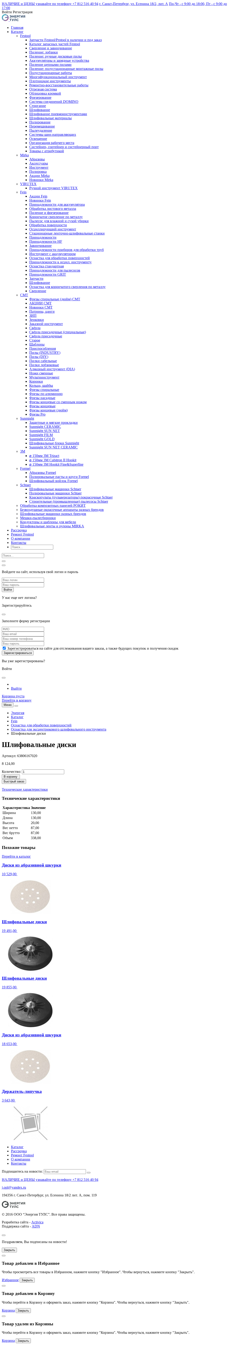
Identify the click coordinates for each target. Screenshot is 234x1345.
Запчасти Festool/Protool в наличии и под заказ (65, 40)
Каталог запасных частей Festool (54, 44)
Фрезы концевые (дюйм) (48, 410)
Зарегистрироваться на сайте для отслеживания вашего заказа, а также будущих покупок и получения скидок (92, 648)
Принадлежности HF (45, 241)
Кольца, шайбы (41, 385)
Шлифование (39, 110)
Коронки (36, 381)
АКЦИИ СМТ (40, 303)
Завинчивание (40, 246)
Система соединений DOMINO (53, 102)
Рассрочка (19, 530)
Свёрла (34, 328)
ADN (36, 1226)
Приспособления (42, 348)
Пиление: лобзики (43, 52)
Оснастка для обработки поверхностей (59, 258)
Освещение (38, 139)
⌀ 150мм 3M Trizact (44, 456)
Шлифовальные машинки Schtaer (55, 489)
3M (22, 451)
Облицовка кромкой (45, 93)
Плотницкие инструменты (50, 81)
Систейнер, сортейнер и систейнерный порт (64, 147)
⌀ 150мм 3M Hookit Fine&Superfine (56, 464)
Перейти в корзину (17, 700)
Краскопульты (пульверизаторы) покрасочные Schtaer (71, 497)
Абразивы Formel (42, 473)
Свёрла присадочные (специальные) (57, 332)
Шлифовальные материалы (50, 118)
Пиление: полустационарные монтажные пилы (66, 69)
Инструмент (38, 167)
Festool (25, 36)
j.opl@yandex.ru (14, 1187)
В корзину (10, 776)
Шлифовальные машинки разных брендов (53, 514)
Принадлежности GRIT (47, 274)
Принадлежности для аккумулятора (57, 204)
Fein (23, 192)
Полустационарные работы (50, 73)
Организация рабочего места (51, 143)
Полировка (38, 171)
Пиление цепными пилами (50, 65)
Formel (25, 468)
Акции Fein (38, 196)
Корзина (8, 1310)
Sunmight (27, 418)
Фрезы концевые (42, 406)
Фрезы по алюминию (46, 394)
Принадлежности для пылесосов (54, 270)
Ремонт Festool (22, 534)
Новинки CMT (41, 307)
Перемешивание (42, 126)
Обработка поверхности (48, 225)
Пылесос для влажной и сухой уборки (59, 221)
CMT (24, 295)
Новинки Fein (40, 200)
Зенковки (36, 320)
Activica (37, 1222)
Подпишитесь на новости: (22, 1171)
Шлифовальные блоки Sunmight (54, 443)
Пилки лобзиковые (44, 365)
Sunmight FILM (41, 435)
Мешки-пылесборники (38, 518)
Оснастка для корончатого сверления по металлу (67, 287)
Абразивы (37, 159)
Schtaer (25, 485)
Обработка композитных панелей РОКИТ (53, 505)
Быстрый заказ (14, 781)
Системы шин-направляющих (52, 134)
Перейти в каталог (16, 856)
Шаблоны (37, 344)
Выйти (16, 688)
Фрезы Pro (37, 414)
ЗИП (33, 316)
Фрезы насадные (42, 398)
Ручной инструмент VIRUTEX (53, 188)
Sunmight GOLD (42, 439)
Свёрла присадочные (45, 336)
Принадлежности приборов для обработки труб (66, 250)
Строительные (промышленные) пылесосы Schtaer (68, 501)
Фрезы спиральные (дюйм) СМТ (54, 299)
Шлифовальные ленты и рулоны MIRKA (52, 526)
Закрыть (9, 1250)
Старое (34, 340)
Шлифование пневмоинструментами (58, 114)
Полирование (40, 122)
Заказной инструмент (46, 324)
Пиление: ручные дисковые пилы (55, 56)
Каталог (17, 32)
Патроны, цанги (42, 311)
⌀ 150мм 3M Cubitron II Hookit (52, 460)
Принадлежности (42, 237)
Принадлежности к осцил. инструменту (60, 262)
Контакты (18, 542)
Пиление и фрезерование (49, 213)
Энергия (17, 713)
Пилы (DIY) (38, 357)
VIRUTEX (28, 184)
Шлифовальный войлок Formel (53, 481)
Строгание (37, 106)
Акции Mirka (39, 176)
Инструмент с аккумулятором (52, 254)
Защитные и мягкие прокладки (53, 422)
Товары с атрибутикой (46, 151)
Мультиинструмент (44, 377)
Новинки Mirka (41, 180)
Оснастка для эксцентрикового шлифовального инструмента (58, 729)
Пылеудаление (40, 130)
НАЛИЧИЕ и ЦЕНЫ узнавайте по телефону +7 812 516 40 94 (50, 4)
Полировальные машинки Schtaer (55, 493)
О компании (20, 538)
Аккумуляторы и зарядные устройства (59, 60)
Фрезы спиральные (44, 390)
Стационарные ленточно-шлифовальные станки (67, 233)
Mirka (24, 155)
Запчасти (36, 278)
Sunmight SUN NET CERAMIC (53, 447)
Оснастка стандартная (46, 266)
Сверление (37, 291)
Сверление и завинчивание (50, 48)
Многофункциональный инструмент (58, 77)
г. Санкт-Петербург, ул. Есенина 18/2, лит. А (133, 4)
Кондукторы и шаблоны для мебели (48, 522)
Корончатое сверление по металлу (56, 217)
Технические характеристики (25, 789)
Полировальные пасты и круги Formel (59, 477)
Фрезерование (40, 97)
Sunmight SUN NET (44, 431)
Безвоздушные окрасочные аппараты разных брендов (62, 510)
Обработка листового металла (52, 209)
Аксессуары (38, 163)
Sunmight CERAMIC (45, 427)
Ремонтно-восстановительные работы (58, 85)
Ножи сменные (41, 373)
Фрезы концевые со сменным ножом (58, 402)
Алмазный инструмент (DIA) (52, 369)
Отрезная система (43, 89)
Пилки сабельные (43, 361)
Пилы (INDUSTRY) (44, 353)
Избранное (10, 1280)
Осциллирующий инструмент (52, 229)
